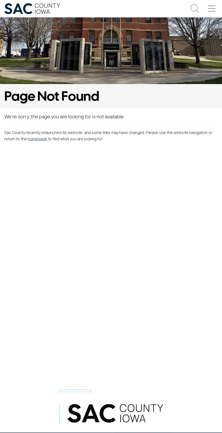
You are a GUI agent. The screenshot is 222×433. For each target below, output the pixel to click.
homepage (37, 138)
